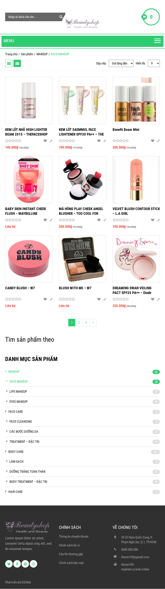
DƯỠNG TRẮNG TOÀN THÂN (27, 472)
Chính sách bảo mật (71, 563)
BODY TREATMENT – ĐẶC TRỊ (28, 482)
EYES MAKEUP (18, 402)
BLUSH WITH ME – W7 (75, 288)
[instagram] (33, 564)
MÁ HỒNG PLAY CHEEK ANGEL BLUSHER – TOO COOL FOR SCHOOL (81, 211)
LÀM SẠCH (16, 462)
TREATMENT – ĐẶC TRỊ (24, 442)
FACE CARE (15, 412)
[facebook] (17, 564)
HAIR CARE (15, 492)
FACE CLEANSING (20, 421)
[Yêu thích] (45, 141)
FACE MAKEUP (18, 381)
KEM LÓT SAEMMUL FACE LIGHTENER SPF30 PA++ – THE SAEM (81, 132)
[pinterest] (25, 564)
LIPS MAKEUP (18, 392)
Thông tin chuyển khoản (73, 536)
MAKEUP (42, 54)
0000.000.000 (129, 550)
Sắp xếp (101, 63)
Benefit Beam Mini (126, 129)
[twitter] (9, 564)
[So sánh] (51, 141)
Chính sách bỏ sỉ (69, 545)
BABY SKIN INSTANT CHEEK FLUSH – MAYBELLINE (25, 211)
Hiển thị (140, 63)
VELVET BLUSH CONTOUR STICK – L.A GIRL (136, 211)
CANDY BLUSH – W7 (20, 288)
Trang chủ (11, 54)
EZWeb (26, 582)
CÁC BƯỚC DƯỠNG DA (23, 432)
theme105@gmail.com (135, 557)
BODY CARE (15, 452)
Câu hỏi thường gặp (71, 554)
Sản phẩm (27, 54)
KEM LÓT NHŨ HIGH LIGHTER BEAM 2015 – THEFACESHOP (26, 131)
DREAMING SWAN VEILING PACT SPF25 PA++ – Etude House (132, 290)
